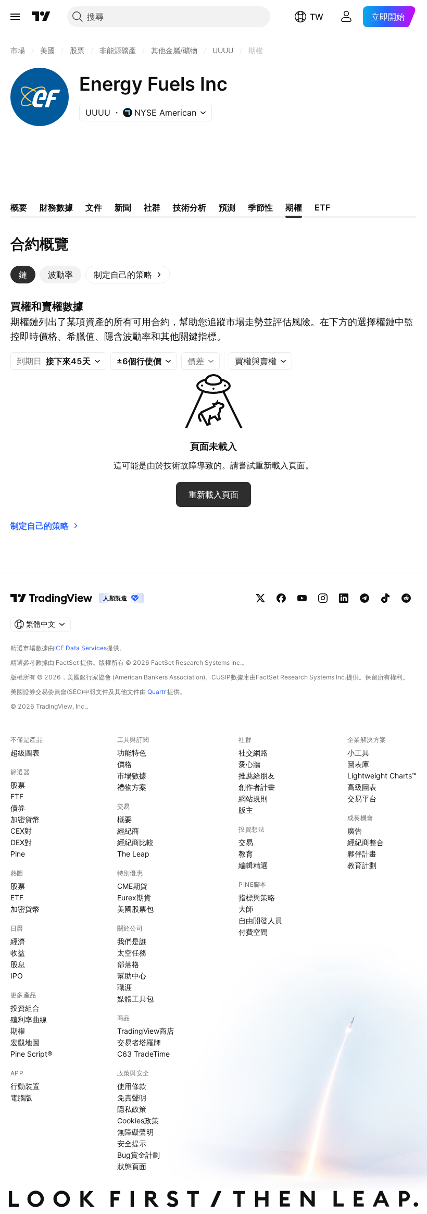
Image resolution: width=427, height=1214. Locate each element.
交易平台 (361, 798)
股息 (17, 964)
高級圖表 (361, 787)
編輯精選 (253, 865)
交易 (245, 842)
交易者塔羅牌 (139, 1042)
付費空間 (253, 931)
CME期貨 (132, 886)
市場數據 (131, 775)
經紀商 (128, 830)
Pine (17, 853)
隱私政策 (131, 1109)
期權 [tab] (293, 207)
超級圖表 (25, 752)
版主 (245, 810)
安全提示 (131, 1143)
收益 (17, 952)
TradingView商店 (145, 1030)
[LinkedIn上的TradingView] (343, 598)
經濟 (17, 941)
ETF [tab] (322, 207)
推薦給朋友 (256, 775)
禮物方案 (131, 787)
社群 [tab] (152, 207)
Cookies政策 (138, 1120)
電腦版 (21, 1097)
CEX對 (21, 830)
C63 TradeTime (143, 1053)
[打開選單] (15, 16)
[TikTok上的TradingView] (385, 598)
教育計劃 (361, 865)
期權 (17, 1030)
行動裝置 (25, 1086)
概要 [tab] (18, 207)
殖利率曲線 (28, 1019)
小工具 (358, 752)
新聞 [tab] (123, 207)
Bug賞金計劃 (138, 1154)
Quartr (156, 692)
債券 (17, 807)
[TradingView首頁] (41, 16)
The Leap (133, 853)
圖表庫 (358, 764)
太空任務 (131, 952)
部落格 (128, 964)
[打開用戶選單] (346, 16)
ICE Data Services (80, 648)
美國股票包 (135, 909)
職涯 (124, 987)
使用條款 (131, 1086)
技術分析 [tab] (189, 207)
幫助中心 (131, 975)
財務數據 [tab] (56, 207)
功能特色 (131, 752)
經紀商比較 (135, 842)
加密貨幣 (25, 819)
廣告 (354, 830)
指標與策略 (256, 897)
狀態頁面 (131, 1166)
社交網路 (253, 752)
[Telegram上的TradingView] (364, 598)
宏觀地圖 (25, 1042)
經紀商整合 (365, 842)
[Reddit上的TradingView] (406, 598)
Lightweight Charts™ (382, 775)
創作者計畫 (256, 787)
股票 (17, 785)
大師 (245, 909)
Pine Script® (31, 1053)
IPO (16, 975)
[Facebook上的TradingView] (281, 598)
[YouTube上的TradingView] (302, 598)
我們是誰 (131, 941)
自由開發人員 (260, 920)
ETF (16, 796)
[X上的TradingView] (260, 598)
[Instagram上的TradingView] (323, 598)
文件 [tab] (93, 207)
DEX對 (21, 842)
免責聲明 (131, 1097)
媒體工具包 (135, 998)
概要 (124, 819)
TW (316, 16)
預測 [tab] (227, 207)
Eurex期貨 (134, 897)
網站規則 (253, 798)
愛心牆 (249, 764)
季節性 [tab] (260, 207)
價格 (124, 764)
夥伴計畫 (361, 853)
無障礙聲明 (135, 1132)
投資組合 (25, 1008)
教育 (245, 853)
